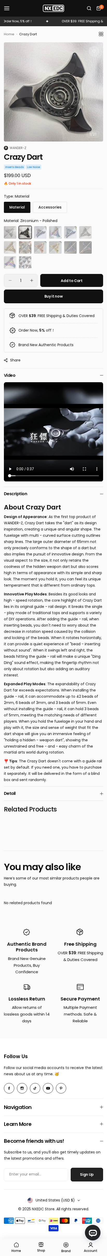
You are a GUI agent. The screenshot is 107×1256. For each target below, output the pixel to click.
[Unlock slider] (98, 394)
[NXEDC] (53, 8)
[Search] (89, 8)
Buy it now (53, 296)
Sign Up (87, 1174)
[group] (53, 92)
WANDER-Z (18, 148)
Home (9, 34)
